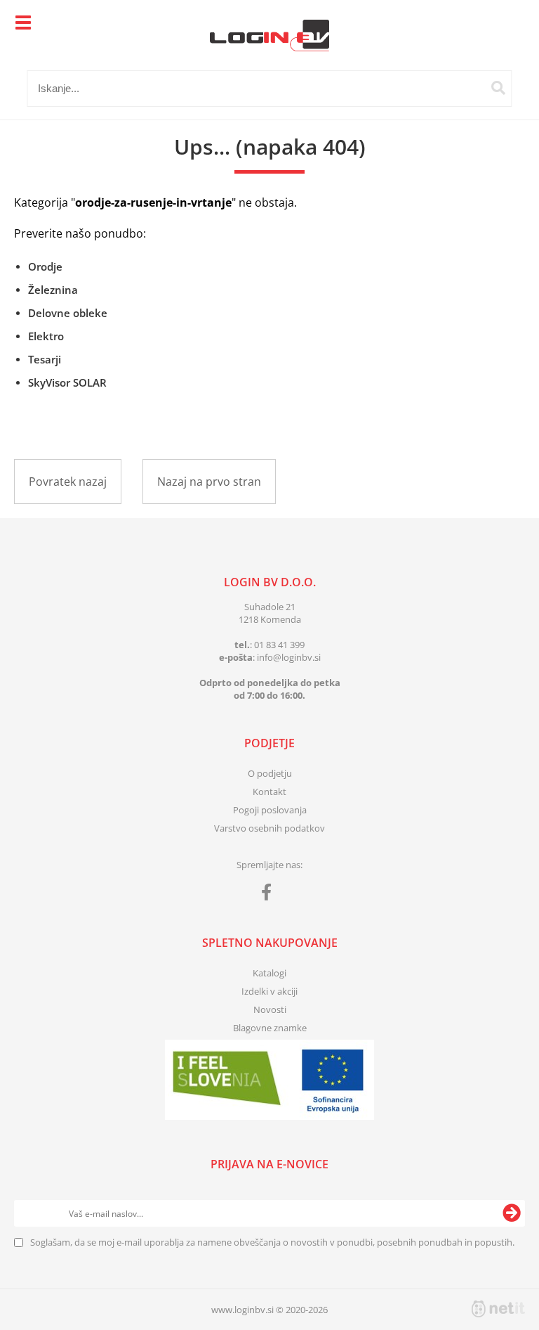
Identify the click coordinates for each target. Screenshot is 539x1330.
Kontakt (269, 791)
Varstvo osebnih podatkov (269, 828)
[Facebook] (270, 895)
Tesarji (44, 359)
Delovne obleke (67, 313)
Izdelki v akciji (269, 991)
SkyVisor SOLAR (67, 382)
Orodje (45, 266)
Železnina (53, 290)
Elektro (46, 336)
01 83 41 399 (279, 644)
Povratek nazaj (68, 481)
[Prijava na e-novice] (511, 1213)
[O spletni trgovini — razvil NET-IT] (498, 1308)
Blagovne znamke (270, 1027)
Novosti (269, 1009)
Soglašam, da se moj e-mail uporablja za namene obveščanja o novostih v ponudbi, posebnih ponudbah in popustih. (272, 1242)
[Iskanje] (498, 87)
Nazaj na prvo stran (209, 481)
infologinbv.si (289, 657)
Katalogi (269, 973)
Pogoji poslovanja (270, 809)
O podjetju (270, 773)
